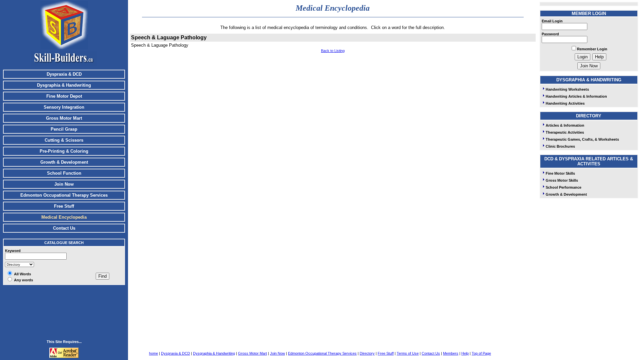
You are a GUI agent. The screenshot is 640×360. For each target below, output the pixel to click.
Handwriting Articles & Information (576, 96)
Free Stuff (64, 206)
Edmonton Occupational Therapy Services (64, 195)
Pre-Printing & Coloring (64, 151)
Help (465, 353)
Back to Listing (333, 51)
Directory (367, 353)
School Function (64, 173)
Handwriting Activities (565, 103)
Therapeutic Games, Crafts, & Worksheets (582, 139)
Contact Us (64, 228)
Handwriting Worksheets (567, 89)
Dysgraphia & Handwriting (64, 85)
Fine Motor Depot (64, 96)
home (153, 353)
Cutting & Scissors (64, 140)
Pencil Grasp (64, 129)
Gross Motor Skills (562, 180)
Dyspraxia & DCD (64, 74)
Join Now (64, 184)
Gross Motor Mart (64, 118)
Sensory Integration (64, 107)
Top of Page (481, 353)
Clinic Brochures (560, 146)
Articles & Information (565, 125)
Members (450, 353)
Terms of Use (408, 353)
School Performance (563, 187)
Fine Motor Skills (560, 173)
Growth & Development (64, 162)
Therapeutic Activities (565, 132)
